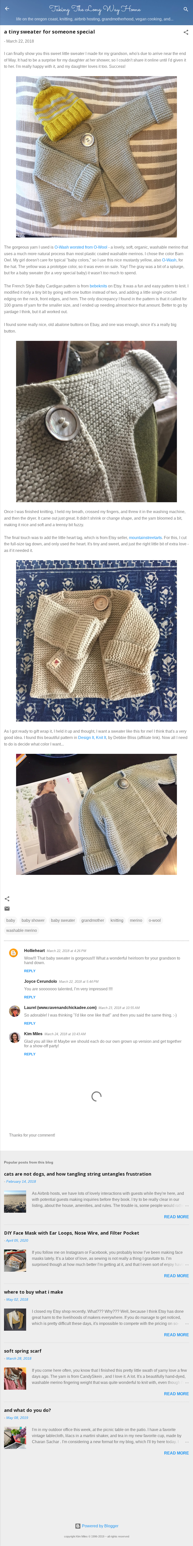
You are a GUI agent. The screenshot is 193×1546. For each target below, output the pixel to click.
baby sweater (63, 920)
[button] (186, 33)
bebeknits (98, 286)
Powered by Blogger (99, 1526)
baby (10, 920)
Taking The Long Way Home (94, 9)
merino (136, 920)
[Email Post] (7, 910)
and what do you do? (27, 1410)
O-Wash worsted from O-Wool (81, 247)
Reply (29, 971)
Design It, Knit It (92, 737)
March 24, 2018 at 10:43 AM (65, 1034)
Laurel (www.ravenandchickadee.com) (60, 1007)
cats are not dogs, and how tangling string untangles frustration (77, 1174)
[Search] (186, 10)
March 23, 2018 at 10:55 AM (119, 1008)
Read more (176, 1217)
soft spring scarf (22, 1351)
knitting (117, 920)
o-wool (155, 920)
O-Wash (169, 260)
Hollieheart (34, 950)
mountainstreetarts (145, 538)
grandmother (92, 920)
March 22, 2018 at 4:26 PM (66, 951)
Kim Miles (33, 1034)
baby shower (33, 920)
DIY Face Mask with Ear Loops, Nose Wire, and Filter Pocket (71, 1233)
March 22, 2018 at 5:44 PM (79, 982)
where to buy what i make (33, 1292)
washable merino (21, 930)
